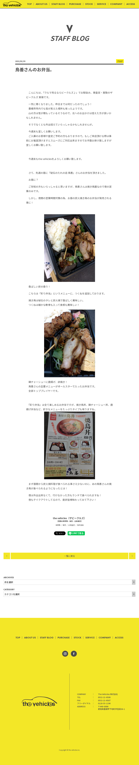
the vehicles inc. (74, 750)
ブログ (120, 61)
